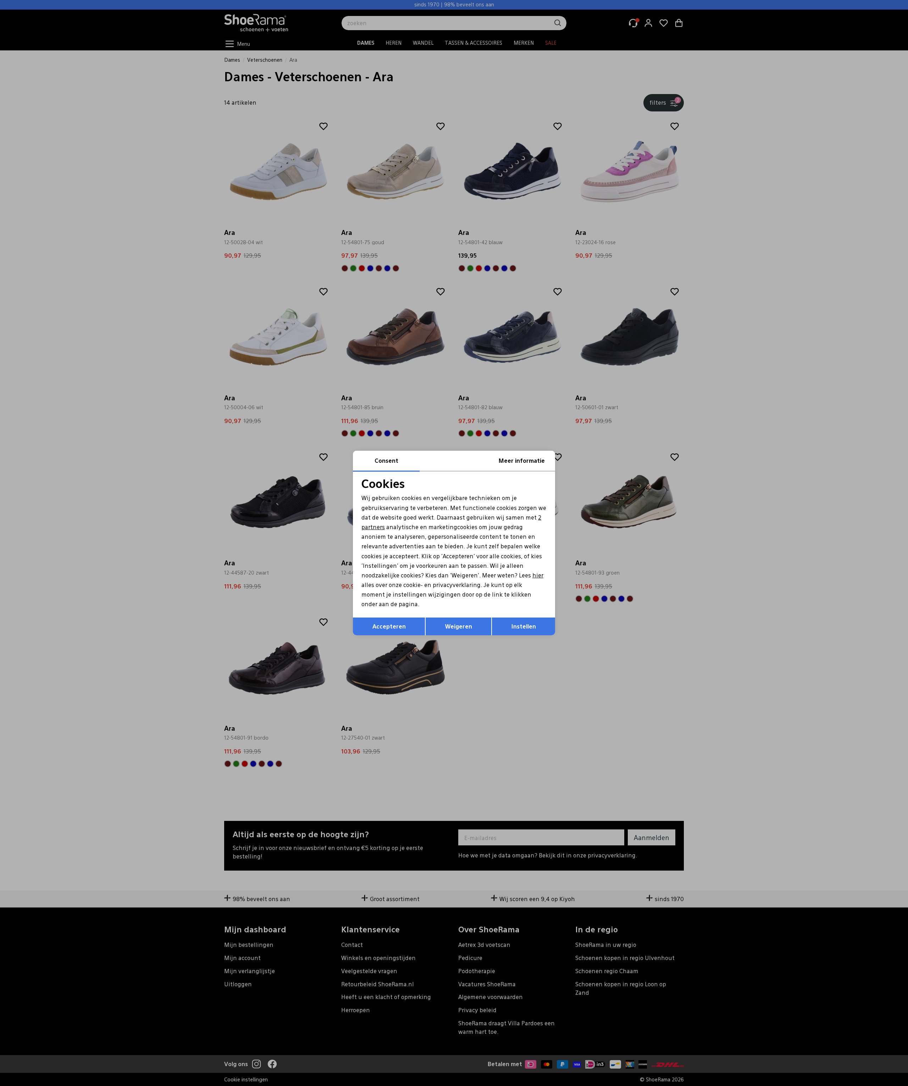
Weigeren (458, 626)
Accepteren (389, 626)
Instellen (523, 626)
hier (537, 575)
